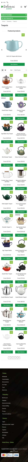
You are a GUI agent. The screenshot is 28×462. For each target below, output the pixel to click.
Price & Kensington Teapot (21, 204)
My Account (5, 397)
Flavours (4, 427)
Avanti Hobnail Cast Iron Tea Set (21, 274)
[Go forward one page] (19, 358)
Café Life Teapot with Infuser (14, 56)
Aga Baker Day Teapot (7, 133)
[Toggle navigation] (21, 7)
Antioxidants (5, 432)
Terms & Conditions (6, 413)
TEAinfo (4, 418)
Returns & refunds (6, 403)
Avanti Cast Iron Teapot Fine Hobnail (21, 134)
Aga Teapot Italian (7, 250)
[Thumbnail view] (2, 70)
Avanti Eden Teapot (7, 274)
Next (26, 49)
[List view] (5, 70)
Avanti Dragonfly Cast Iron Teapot (21, 251)
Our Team (4, 384)
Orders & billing (5, 405)
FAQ (3, 437)
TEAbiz (4, 373)
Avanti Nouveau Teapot (7, 321)
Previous (2, 49)
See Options (14, 64)
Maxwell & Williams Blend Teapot (21, 181)
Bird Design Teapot (7, 157)
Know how (4, 390)
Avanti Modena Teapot (7, 297)
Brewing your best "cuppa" (8, 424)
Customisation (5, 379)
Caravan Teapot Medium (21, 321)
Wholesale (4, 376)
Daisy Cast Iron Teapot (21, 157)
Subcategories (7, 15)
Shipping (4, 400)
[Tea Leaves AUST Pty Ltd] (8, 6)
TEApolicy (5, 394)
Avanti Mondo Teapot (21, 297)
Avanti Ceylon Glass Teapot (7, 87)
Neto (14, 450)
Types (3, 421)
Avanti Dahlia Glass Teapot (21, 87)
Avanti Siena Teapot (7, 110)
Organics (4, 429)
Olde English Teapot (7, 203)
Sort (11, 70)
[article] (14, 49)
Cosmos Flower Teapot (21, 111)
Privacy (4, 411)
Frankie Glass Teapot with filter (7, 181)
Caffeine (4, 435)
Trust (3, 387)
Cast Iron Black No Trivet (21, 344)
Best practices (5, 382)
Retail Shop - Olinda (8, 442)
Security (4, 408)
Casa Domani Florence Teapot (7, 344)
